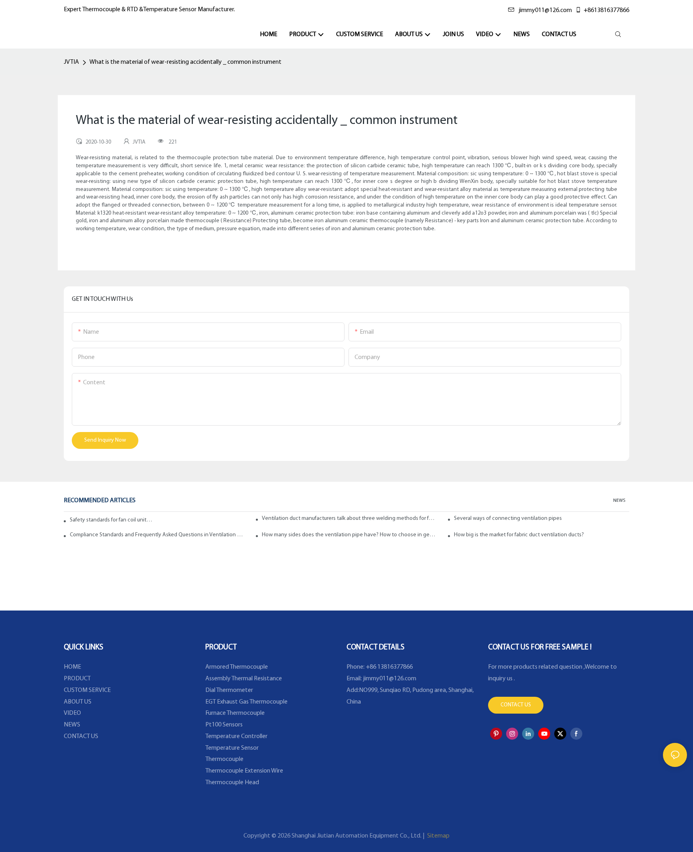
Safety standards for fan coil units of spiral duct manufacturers (112, 520)
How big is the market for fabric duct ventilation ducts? (519, 535)
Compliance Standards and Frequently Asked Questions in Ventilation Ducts (157, 535)
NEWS (619, 500)
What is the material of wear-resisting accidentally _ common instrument (185, 62)
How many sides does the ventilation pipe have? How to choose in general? (349, 535)
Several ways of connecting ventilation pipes (508, 518)
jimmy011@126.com (545, 10)
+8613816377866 (606, 10)
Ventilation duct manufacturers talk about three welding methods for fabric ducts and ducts (349, 518)
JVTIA (71, 62)
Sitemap (438, 836)
